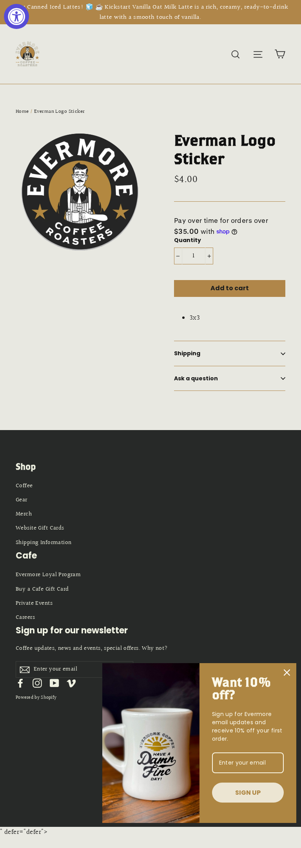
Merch (24, 514)
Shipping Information (44, 542)
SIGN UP (248, 792)
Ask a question (196, 378)
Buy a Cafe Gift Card (42, 589)
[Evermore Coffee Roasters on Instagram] (37, 683)
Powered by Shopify (36, 698)
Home (22, 112)
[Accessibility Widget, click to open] (16, 16)
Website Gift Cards (40, 528)
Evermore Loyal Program (48, 574)
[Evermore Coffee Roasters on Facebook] (20, 683)
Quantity (187, 240)
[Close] (286, 672)
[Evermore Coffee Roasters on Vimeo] (71, 683)
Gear (21, 499)
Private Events (34, 603)
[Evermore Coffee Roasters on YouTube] (54, 683)
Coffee (24, 485)
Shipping (187, 353)
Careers (25, 617)
